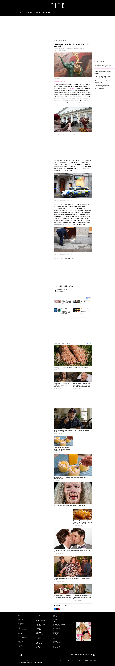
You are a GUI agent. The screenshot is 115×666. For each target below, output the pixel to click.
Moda (22, 13)
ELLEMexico (89, 655)
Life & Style (20, 645)
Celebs (38, 13)
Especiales (56, 636)
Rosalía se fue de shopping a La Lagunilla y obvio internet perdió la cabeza (103, 71)
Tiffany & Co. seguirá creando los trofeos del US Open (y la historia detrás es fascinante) (102, 87)
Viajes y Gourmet (22, 629)
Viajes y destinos (22, 637)
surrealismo (72, 88)
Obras (37, 639)
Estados (55, 616)
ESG (36, 641)
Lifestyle (38, 628)
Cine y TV (38, 615)
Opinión (55, 634)
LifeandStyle (39, 643)
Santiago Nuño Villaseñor (59, 81)
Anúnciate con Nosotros (89, 660)
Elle (18, 614)
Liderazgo (56, 633)
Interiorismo (56, 628)
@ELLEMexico (59, 291)
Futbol (37, 621)
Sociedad (55, 619)
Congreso (56, 614)
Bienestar (20, 640)
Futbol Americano (40, 624)
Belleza (30, 13)
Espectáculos (21, 623)
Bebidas (19, 636)
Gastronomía (21, 634)
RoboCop (64, 605)
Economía (38, 636)
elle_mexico (92, 654)
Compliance (78, 660)
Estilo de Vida (21, 641)
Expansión (38, 632)
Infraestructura (57, 625)
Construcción (57, 623)
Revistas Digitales (87, 13)
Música (37, 616)
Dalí (84, 96)
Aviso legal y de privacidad (66, 660)
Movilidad (56, 643)
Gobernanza (56, 642)
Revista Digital (39, 629)
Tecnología (39, 638)
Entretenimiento (22, 647)
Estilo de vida (47, 13)
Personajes (20, 638)
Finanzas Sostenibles (58, 645)
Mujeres (38, 642)
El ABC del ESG (56, 647)
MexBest (20, 633)
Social (55, 641)
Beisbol (37, 623)
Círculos (20, 625)
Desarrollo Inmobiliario (59, 624)
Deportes (38, 614)
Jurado (19, 642)
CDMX (54, 615)
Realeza (19, 624)
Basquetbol (38, 625)
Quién (19, 622)
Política (38, 646)
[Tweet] (57, 609)
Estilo (19, 646)
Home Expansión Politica (42, 634)
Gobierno (38, 647)
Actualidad (56, 632)
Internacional (39, 637)
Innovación (56, 646)
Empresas (38, 633)
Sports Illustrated (40, 620)
